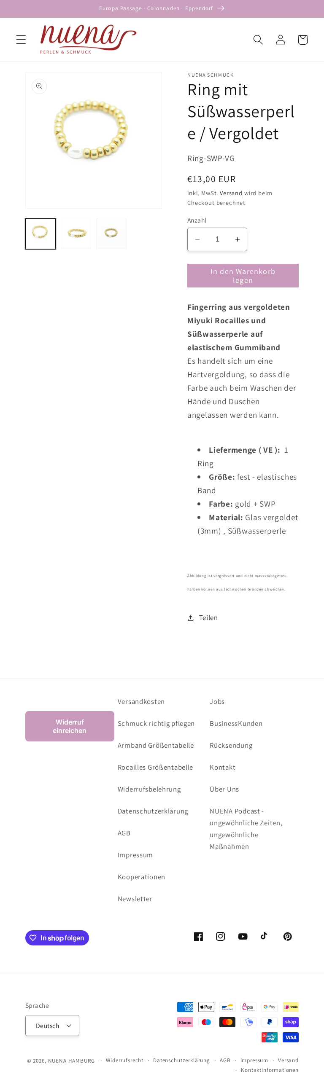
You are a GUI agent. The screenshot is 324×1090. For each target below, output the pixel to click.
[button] (21, 40)
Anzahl (197, 220)
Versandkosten (141, 701)
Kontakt (222, 767)
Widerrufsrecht (124, 1060)
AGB (124, 833)
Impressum (135, 854)
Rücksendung (231, 745)
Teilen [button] (208, 617)
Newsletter (135, 898)
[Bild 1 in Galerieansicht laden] (40, 234)
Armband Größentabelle (156, 745)
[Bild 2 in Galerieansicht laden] (76, 234)
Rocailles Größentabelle (156, 767)
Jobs (217, 701)
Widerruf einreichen (69, 726)
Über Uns (224, 789)
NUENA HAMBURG (71, 1060)
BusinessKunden (236, 723)
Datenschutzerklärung (153, 811)
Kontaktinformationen (270, 1070)
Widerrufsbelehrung (149, 789)
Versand (231, 193)
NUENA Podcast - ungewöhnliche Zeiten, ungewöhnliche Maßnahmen (246, 828)
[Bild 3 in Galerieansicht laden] (111, 234)
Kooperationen (141, 876)
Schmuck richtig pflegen (156, 723)
